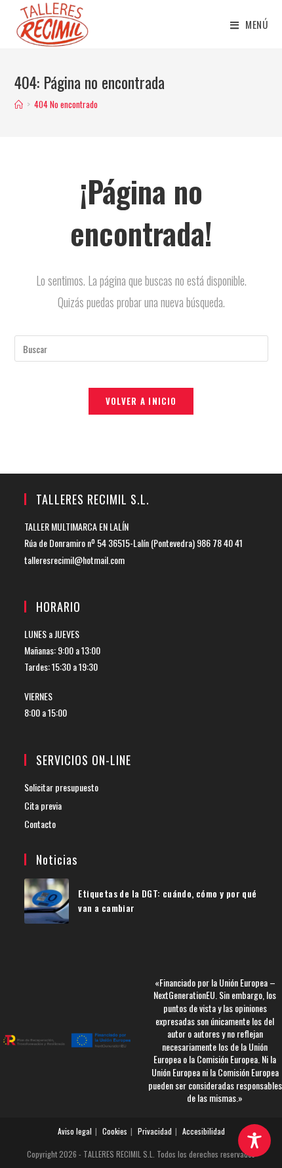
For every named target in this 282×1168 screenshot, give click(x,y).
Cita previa (43, 805)
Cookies (114, 1131)
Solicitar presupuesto (61, 787)
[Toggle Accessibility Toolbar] (254, 1140)
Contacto (40, 824)
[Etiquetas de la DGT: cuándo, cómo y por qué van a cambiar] (47, 901)
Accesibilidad (203, 1131)
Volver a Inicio (141, 400)
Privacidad (155, 1131)
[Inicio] (18, 104)
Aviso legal (75, 1131)
